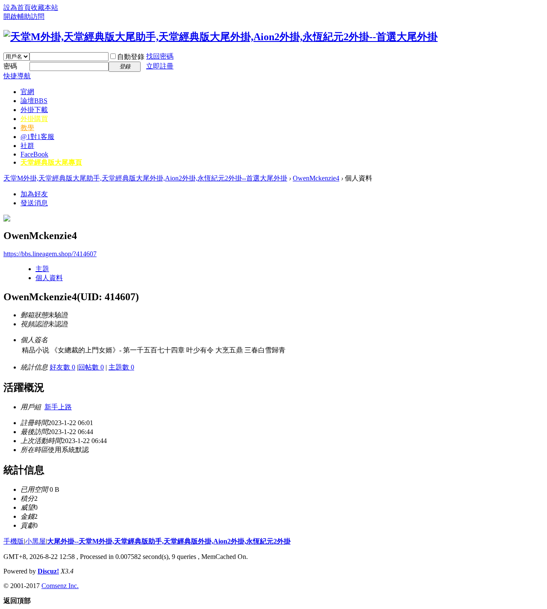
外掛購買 (34, 118)
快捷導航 (17, 76)
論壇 (34, 100)
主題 (42, 268)
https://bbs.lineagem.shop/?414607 (50, 253)
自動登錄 (130, 56)
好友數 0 (62, 367)
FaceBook (34, 154)
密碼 (10, 66)
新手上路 (58, 407)
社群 (27, 145)
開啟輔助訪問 (23, 16)
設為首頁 (17, 7)
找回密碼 (160, 56)
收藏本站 (44, 7)
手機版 (13, 541)
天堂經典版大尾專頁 (51, 162)
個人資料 (49, 277)
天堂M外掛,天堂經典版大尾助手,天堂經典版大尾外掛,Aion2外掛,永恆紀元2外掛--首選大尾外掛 (145, 178)
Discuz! (48, 571)
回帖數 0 (91, 367)
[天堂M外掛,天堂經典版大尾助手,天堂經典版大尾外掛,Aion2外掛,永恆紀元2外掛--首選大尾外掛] (220, 36)
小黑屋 (35, 541)
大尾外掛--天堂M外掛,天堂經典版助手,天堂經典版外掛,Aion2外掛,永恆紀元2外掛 (169, 541)
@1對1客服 (37, 136)
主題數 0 (121, 367)
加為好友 (34, 194)
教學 (27, 127)
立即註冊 (160, 66)
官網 (27, 91)
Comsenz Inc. (60, 585)
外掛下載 (34, 109)
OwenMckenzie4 (316, 178)
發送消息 (34, 203)
